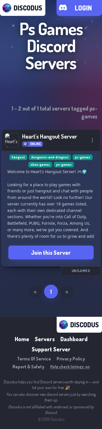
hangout (18, 157)
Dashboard (74, 339)
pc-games (82, 157)
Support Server (51, 349)
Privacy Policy (71, 359)
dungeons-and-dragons (50, 157)
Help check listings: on (70, 366)
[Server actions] (92, 140)
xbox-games (40, 164)
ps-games (64, 164)
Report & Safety (28, 366)
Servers (45, 339)
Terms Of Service (34, 359)
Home (22, 339)
